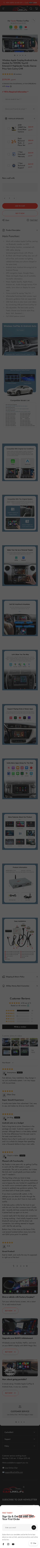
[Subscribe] (34, 1527)
